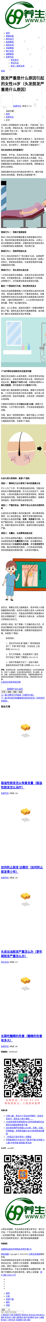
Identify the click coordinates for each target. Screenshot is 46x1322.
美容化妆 (10, 45)
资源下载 (10, 1299)
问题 (19, 682)
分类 (8, 1296)
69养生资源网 (34, 1254)
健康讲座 (10, 36)
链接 (20, 692)
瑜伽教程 (10, 42)
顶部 (8, 1305)
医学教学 (30, 1317)
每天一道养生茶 (18, 66)
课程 (28, 1320)
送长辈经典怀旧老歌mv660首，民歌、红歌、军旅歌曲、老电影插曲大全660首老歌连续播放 (25, 1131)
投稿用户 (15, 689)
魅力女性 (10, 51)
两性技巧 (10, 39)
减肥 (14, 1317)
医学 (25, 1317)
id (1, 1315)
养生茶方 (15, 60)
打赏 (3, 692)
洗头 (7, 682)
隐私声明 (21, 1249)
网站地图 (5, 1254)
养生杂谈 (15, 63)
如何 (36, 1317)
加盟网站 (5, 1249)
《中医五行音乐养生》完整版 (18, 1137)
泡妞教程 (10, 48)
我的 (8, 1302)
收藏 (9, 692)
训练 (24, 1320)
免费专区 (10, 57)
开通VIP (28, 1249)
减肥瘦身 (10, 54)
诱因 (15, 682)
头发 (3, 682)
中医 (12, 1315)
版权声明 (13, 1249)
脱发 (11, 682)
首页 (8, 33)
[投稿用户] (7, 106)
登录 (3, 71)
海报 (14, 692)
